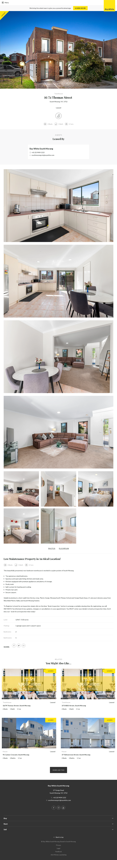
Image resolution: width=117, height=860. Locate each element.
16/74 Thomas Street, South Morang (16, 706)
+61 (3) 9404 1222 (38, 152)
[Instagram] (58, 808)
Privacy (58, 845)
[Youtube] (63, 808)
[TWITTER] (19, 646)
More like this (58, 770)
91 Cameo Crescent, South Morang (16, 755)
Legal (58, 848)
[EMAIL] (23, 646)
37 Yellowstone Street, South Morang (76, 755)
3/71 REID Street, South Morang (74, 706)
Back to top (60, 837)
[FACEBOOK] (14, 646)
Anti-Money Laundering (58, 855)
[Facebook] (54, 808)
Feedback (58, 851)
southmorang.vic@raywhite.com (43, 155)
